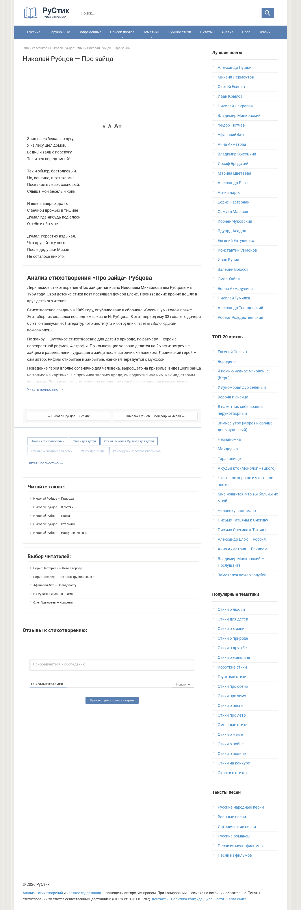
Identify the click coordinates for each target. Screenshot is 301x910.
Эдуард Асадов (232, 230)
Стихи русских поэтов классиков (137, 451)
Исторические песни (237, 826)
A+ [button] (118, 126)
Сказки (265, 32)
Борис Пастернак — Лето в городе (57, 568)
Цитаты (206, 32)
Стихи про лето (232, 715)
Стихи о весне (230, 705)
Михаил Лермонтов (236, 77)
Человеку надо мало (237, 510)
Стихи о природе (233, 638)
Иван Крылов (230, 96)
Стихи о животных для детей (51, 451)
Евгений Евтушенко (236, 240)
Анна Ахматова (232, 144)
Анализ (227, 32)
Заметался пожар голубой (242, 575)
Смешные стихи (232, 724)
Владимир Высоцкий (237, 154)
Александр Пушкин (236, 67)
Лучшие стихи (179, 32)
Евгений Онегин (232, 351)
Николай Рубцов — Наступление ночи (60, 532)
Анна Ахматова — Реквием (242, 549)
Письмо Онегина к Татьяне (243, 529)
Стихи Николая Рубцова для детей (129, 441)
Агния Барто (229, 192)
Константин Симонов (237, 250)
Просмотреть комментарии (112, 700)
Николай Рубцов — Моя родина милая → (155, 416)
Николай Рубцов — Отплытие (54, 524)
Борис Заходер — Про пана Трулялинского (63, 577)
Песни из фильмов (235, 855)
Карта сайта (237, 899)
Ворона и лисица (233, 397)
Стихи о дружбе (232, 647)
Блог (246, 32)
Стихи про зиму (232, 695)
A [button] (103, 126)
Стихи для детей (84, 441)
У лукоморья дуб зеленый (242, 387)
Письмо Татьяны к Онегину (243, 520)
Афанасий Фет (231, 134)
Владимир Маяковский (239, 115)
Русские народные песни (241, 807)
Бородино (227, 361)
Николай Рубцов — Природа (53, 498)
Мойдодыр (228, 449)
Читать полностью (42, 389)
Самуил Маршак (233, 211)
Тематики (151, 32)
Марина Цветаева (234, 173)
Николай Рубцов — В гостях (53, 507)
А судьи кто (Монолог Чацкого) (247, 468)
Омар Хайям (229, 279)
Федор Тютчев (231, 125)
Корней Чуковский (235, 221)
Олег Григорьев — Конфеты (53, 602)
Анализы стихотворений (43, 893)
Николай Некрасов (235, 106)
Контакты (160, 899)
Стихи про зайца (93, 451)
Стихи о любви (231, 609)
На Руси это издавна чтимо (53, 594)
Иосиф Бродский (233, 163)
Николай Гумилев (234, 298)
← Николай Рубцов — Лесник (69, 416)
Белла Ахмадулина (235, 288)
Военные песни (232, 817)
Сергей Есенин (231, 86)
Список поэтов (122, 32)
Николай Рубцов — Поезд (51, 516)
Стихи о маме (230, 734)
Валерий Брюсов (233, 269)
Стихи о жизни (231, 628)
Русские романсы (234, 836)
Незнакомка (229, 439)
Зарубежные (59, 32)
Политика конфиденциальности (197, 899)
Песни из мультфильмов (240, 845)
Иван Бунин (228, 259)
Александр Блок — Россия (242, 539)
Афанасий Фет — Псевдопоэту (54, 585)
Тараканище (229, 458)
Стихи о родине (232, 753)
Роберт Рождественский (240, 317)
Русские (33, 32)
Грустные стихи (232, 676)
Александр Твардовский (240, 307)
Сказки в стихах (232, 772)
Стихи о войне (231, 744)
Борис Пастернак (233, 202)
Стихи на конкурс (234, 763)
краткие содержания (84, 893)
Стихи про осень (233, 686)
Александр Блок (233, 182)
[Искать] (268, 13)
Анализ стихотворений (47, 441)
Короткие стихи (232, 667)
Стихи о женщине (234, 657)
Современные (90, 32)
